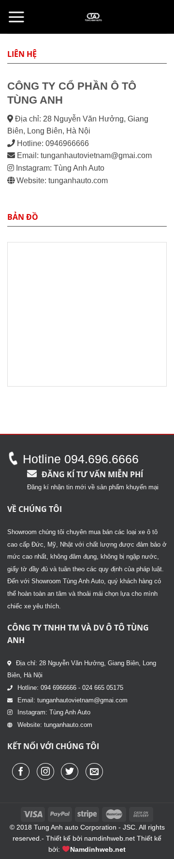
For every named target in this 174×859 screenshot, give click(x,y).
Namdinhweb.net (98, 849)
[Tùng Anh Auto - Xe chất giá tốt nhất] (93, 17)
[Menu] (16, 17)
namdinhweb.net (109, 838)
